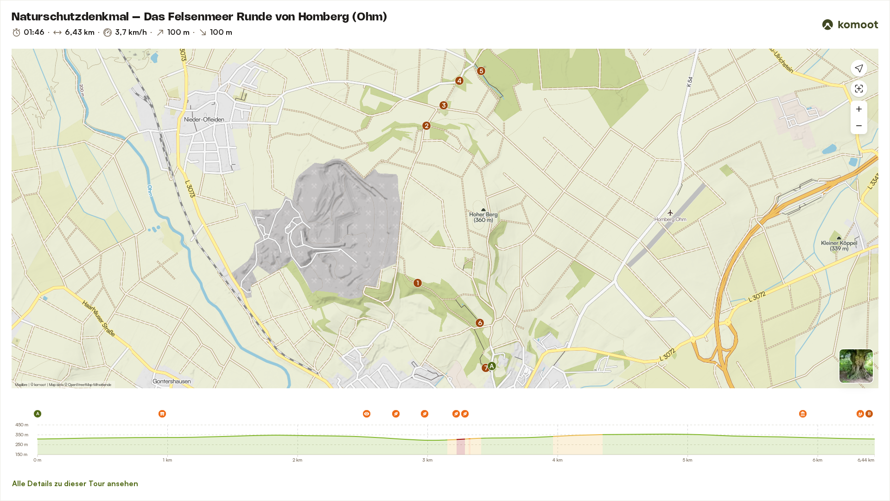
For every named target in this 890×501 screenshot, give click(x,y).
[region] (445, 218)
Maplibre (21, 384)
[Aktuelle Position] (859, 68)
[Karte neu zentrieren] (859, 88)
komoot (40, 384)
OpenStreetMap (80, 384)
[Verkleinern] (859, 125)
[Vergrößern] (859, 109)
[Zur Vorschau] (856, 366)
